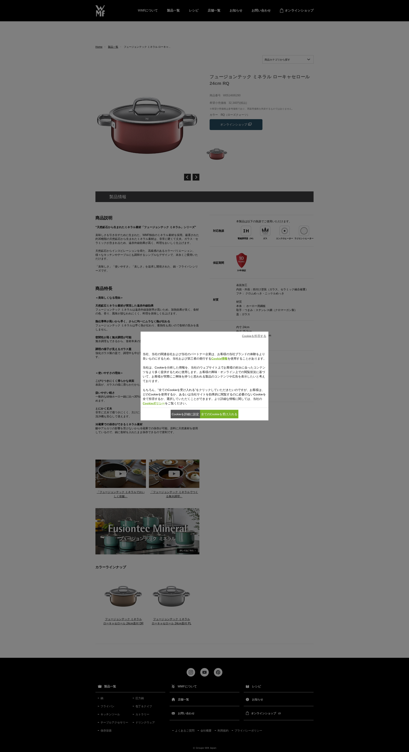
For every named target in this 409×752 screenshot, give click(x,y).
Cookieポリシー (154, 403)
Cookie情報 (219, 358)
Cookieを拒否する (254, 335)
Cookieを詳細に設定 (185, 414)
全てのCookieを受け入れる (219, 414)
